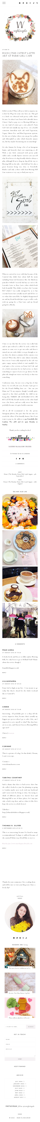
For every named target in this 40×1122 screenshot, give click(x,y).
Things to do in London (21, 453)
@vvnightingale (28, 1106)
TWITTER (28, 446)
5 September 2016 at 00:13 (12, 828)
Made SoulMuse (24, 1118)
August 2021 (20, 1097)
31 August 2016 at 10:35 (11, 780)
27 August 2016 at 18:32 (11, 652)
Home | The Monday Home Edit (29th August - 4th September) (20, 474)
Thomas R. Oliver (11, 825)
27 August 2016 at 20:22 (11, 684)
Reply (4, 672)
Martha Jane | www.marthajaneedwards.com (17, 844)
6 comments (20, 463)
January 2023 (20, 1084)
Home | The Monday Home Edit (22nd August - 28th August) (20, 482)
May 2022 (19, 1093)
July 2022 (19, 1088)
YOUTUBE (12, 446)
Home (20, 1114)
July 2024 (19, 1081)
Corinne (6, 746)
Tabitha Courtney (12, 778)
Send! (20, 1059)
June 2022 (19, 1090)
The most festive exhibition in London (20, 968)
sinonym (11, 733)
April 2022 (20, 1095)
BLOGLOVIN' (20, 446)
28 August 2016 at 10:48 (11, 709)
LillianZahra (9, 681)
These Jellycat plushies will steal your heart (20, 1018)
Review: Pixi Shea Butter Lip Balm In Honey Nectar (20, 993)
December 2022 (19, 1086)
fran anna (8, 650)
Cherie (5, 707)
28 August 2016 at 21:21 (11, 749)
